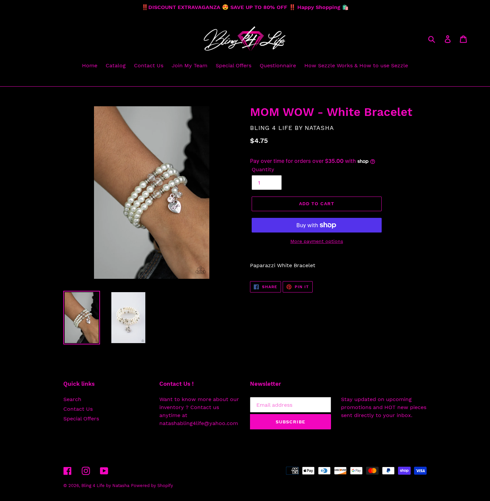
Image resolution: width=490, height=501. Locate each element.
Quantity (263, 169)
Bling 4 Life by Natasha (105, 485)
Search (72, 399)
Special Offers (81, 418)
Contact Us (78, 409)
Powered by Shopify (152, 485)
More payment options (316, 241)
